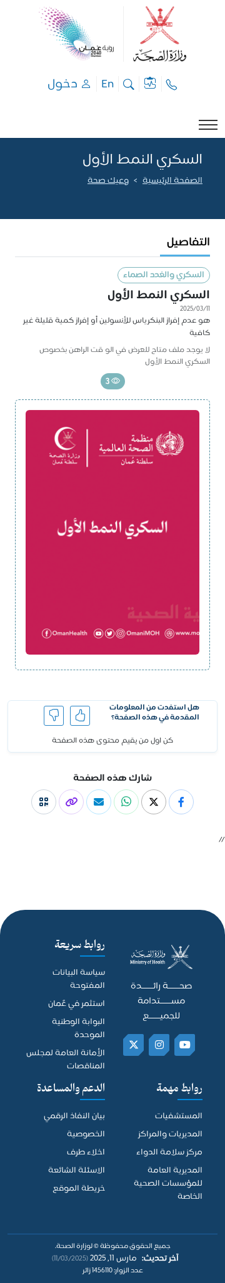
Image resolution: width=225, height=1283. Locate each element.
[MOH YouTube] (185, 1045)
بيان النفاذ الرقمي (74, 1116)
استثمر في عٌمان (76, 1004)
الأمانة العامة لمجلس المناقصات (65, 1060)
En (107, 84)
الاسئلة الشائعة (76, 1171)
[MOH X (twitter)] (134, 1045)
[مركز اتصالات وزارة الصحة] (172, 84)
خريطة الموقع (78, 1189)
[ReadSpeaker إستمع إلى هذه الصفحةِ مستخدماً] (201, 197)
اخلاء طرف (86, 1152)
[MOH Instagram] (160, 1045)
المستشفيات (178, 1116)
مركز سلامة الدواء (169, 1152)
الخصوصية (86, 1134)
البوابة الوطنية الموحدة (78, 1029)
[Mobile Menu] (208, 125)
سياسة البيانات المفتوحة (78, 980)
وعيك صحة (108, 181)
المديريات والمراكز (170, 1134)
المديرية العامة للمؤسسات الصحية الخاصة (168, 1184)
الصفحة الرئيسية (172, 181)
